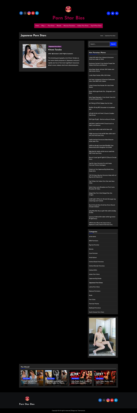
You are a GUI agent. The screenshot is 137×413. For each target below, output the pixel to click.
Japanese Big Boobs (95, 278)
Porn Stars (51, 25)
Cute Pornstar (93, 253)
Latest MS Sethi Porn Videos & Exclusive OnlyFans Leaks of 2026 (31, 383)
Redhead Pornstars (95, 308)
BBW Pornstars (93, 240)
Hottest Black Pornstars (96, 261)
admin (50, 53)
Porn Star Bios (68, 18)
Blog (43, 25)
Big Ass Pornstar (94, 245)
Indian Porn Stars (82, 25)
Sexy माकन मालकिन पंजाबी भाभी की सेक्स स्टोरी (100, 129)
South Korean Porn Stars (96, 312)
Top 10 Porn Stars (96, 25)
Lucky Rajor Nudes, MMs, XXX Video (100, 75)
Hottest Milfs (93, 270)
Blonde (59, 25)
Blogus (73, 410)
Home (37, 25)
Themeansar (81, 410)
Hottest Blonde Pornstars (97, 266)
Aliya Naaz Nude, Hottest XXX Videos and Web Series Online (80, 383)
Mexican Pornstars (69, 25)
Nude (90, 295)
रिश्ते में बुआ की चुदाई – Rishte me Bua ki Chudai (102, 119)
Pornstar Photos (94, 303)
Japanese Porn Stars (55, 46)
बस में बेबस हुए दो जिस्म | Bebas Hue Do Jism (100, 103)
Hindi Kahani (93, 257)
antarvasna (92, 236)
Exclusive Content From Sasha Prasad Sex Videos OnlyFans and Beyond (55, 383)
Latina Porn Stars (94, 287)
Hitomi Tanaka (55, 50)
